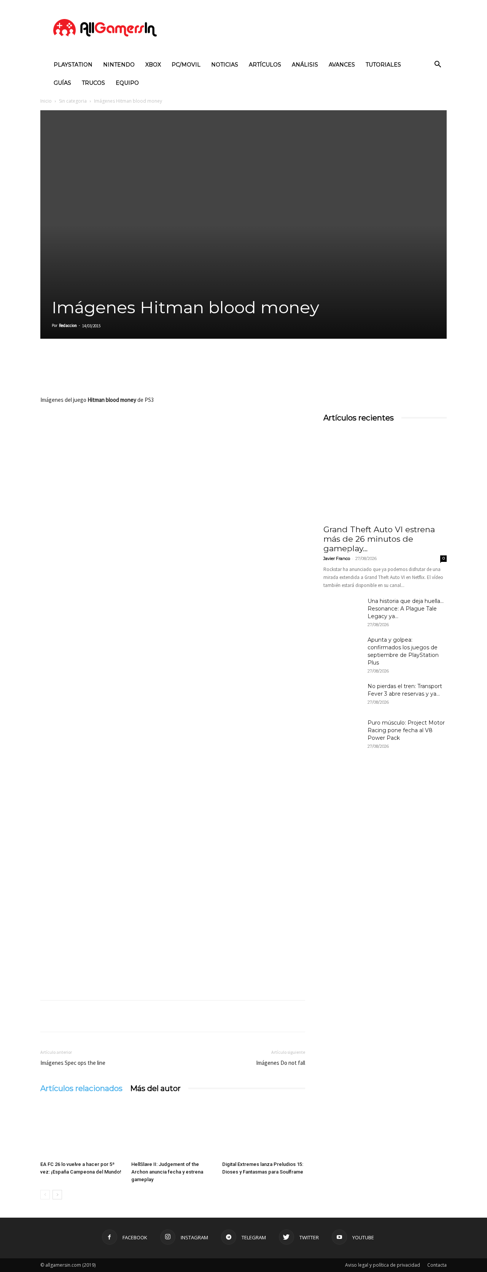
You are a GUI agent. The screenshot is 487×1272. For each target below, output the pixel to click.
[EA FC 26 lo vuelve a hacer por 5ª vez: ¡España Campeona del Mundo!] (81, 1129)
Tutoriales (383, 64)
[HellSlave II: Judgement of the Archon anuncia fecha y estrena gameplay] (172, 1129)
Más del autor (155, 1088)
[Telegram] (118, 373)
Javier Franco (336, 558)
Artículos (265, 64)
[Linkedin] (83, 373)
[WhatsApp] (100, 373)
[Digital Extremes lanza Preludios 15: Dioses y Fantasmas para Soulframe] (263, 1129)
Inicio (46, 101)
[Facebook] (48, 373)
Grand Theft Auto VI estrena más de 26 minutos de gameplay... (379, 539)
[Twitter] (65, 373)
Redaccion (68, 325)
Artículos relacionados (81, 1088)
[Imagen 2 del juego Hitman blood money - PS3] (172, 772)
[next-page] (57, 1194)
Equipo (127, 82)
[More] (136, 373)
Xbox (153, 64)
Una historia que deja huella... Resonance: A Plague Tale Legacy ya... (406, 609)
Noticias (224, 64)
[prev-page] (45, 1194)
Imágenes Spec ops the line (72, 1062)
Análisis (305, 64)
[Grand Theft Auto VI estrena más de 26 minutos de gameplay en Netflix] (385, 475)
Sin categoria (73, 101)
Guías (62, 82)
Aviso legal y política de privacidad (382, 1265)
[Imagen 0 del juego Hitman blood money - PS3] (172, 483)
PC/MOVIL (186, 64)
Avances (342, 64)
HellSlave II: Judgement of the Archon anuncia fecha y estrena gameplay (167, 1171)
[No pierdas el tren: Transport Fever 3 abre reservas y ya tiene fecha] (342, 695)
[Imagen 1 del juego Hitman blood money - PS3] (172, 628)
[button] (437, 65)
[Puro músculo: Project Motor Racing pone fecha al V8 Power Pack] (342, 732)
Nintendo (119, 64)
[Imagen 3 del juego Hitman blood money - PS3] (172, 917)
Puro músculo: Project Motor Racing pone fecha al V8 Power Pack (406, 730)
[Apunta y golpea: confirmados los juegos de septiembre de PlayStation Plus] (342, 649)
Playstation (73, 64)
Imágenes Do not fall (280, 1062)
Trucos (93, 82)
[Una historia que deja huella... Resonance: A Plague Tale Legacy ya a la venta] (342, 610)
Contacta (437, 1265)
